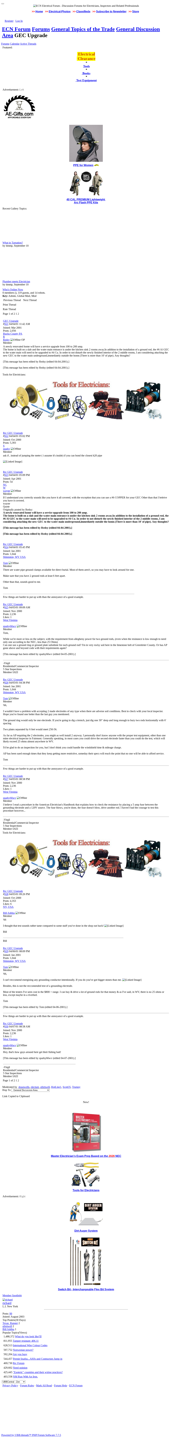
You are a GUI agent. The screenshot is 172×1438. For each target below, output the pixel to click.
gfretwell (45, 1087)
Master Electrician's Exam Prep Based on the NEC (86, 1156)
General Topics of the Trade (83, 29)
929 (6, 951)
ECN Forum (16, 29)
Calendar (14, 43)
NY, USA (8, 906)
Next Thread (30, 300)
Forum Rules (27, 1385)
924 (6, 547)
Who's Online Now (13, 289)
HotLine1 (56, 1087)
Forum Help (60, 1385)
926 (6, 682)
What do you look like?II (28, 1336)
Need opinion (20, 1367)
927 (6, 779)
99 (10, 1313)
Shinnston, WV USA (14, 557)
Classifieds (83, 11)
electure (35, 1087)
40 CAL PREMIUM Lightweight (86, 199)
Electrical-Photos (60, 11)
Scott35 (67, 1087)
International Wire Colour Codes (30, 1345)
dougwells (23, 1087)
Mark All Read (44, 1385)
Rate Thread (9, 309)
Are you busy (20, 1354)
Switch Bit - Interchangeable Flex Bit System (86, 1289)
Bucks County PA (12, 333)
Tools (86, 66)
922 (6, 436)
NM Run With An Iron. (25, 1376)
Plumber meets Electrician (16, 281)
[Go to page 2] (19, 313)
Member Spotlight (12, 1295)
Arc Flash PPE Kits (86, 202)
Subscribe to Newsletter (111, 11)
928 (6, 894)
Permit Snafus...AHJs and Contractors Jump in (37, 1358)
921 (6, 324)
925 (6, 607)
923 (6, 475)
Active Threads (28, 43)
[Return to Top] (2, 3)
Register (9, 20)
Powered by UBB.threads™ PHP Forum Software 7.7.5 (31, 1435)
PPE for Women (83, 165)
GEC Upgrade (10, 321)
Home (39, 11)
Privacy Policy (10, 1385)
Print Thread (9, 304)
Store (135, 11)
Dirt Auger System (86, 1230)
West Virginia (10, 620)
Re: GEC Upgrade (13, 433)
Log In (19, 20)
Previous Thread (12, 300)
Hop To (6, 1090)
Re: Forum (18, 1363)
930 (6, 1026)
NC (5, 484)
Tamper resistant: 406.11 (26, 1340)
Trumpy (76, 1087)
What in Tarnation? (13, 242)
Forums (41, 29)
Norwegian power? (23, 1349)
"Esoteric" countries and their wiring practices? (38, 1372)
